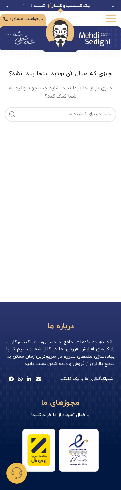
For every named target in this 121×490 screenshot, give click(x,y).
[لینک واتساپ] (20, 379)
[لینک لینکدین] (29, 379)
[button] (16, 473)
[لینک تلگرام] (11, 379)
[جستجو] (12, 114)
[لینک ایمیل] (38, 379)
